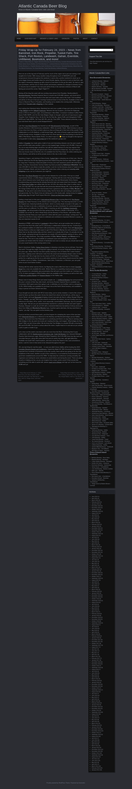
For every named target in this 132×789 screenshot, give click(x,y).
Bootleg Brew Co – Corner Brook (101, 226)
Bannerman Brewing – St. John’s (101, 220)
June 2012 (95, 760)
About (85, 38)
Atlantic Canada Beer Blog (43, 6)
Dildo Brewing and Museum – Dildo (101, 233)
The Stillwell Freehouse (25, 68)
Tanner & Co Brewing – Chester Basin (102, 424)
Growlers (66, 38)
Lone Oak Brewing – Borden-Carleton (102, 469)
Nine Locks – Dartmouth (98, 367)
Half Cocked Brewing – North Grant (101, 322)
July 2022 (94, 537)
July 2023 (94, 515)
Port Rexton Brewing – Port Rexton (101, 246)
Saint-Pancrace (56, 66)
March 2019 (95, 612)
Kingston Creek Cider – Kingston (101, 153)
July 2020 (94, 582)
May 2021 (94, 563)
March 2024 (95, 500)
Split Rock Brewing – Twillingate (101, 259)
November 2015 (96, 686)
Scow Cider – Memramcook (99, 187)
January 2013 (95, 747)
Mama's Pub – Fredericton (99, 165)
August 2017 (95, 647)
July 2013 (94, 738)
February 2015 (96, 703)
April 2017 (94, 654)
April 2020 (94, 587)
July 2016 (94, 671)
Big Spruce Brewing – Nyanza (100, 288)
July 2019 (94, 604)
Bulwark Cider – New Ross (99, 298)
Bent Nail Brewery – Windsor (100, 287)
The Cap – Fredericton (98, 194)
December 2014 (96, 706)
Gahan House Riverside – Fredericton (102, 127)
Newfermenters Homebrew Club (70, 64)
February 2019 (96, 613)
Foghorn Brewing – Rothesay (100, 116)
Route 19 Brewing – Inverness (100, 396)
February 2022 (96, 546)
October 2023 (95, 509)
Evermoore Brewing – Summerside (101, 465)
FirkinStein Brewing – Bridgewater (101, 315)
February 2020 (96, 591)
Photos (76, 38)
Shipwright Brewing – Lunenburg (101, 411)
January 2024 (95, 504)
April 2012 (94, 764)
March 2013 (95, 745)
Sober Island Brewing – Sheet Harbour (102, 415)
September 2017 (96, 645)
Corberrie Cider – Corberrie (99, 307)
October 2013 (95, 732)
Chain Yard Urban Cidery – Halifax (101, 303)
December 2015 (96, 684)
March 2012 (95, 766)
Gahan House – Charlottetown (100, 467)
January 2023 (95, 526)
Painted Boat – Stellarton (98, 383)
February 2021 (96, 569)
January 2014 (95, 727)
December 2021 (96, 550)
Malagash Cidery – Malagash (100, 352)
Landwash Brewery (54, 64)
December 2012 (96, 749)
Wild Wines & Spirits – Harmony (100, 450)
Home (19, 38)
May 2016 (94, 675)
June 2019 (95, 606)
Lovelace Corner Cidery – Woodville (102, 346)
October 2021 (95, 554)
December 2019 (96, 595)
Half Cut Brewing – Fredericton (100, 138)
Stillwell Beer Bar (77, 66)
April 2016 (94, 677)
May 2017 (94, 652)
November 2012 (96, 751)
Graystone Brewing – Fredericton (101, 133)
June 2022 (95, 539)
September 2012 (96, 755)
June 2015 (95, 695)
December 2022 (96, 528)
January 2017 (95, 660)
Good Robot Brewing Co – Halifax (101, 320)
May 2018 (94, 630)
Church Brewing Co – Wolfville (100, 305)
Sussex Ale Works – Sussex (99, 192)
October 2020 (95, 576)
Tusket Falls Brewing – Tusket (100, 439)
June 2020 (95, 584)
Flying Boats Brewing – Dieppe (100, 114)
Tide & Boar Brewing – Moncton (100, 198)
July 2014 (94, 716)
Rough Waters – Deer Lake (99, 255)
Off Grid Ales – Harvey (98, 178)
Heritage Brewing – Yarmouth (100, 331)
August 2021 (95, 558)
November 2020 (96, 574)
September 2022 (96, 533)
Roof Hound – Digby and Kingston (101, 394)
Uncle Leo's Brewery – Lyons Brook (101, 443)
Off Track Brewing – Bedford (99, 374)
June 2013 (95, 740)
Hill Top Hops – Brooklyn (98, 333)
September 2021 (96, 556)
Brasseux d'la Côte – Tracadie (100, 98)
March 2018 (95, 634)
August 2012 (95, 757)
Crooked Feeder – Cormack (99, 231)
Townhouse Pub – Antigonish (100, 434)
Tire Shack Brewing (37, 68)
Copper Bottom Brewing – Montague (102, 461)
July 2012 (94, 758)
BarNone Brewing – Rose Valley (101, 457)
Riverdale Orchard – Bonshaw (100, 478)
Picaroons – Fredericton (98, 179)
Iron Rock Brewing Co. (42, 64)
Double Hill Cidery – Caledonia (100, 463)
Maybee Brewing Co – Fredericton (101, 166)
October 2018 (95, 621)
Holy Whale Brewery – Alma (99, 146)
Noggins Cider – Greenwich (99, 370)
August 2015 (95, 692)
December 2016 (96, 662)
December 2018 (96, 617)
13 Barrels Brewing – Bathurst (100, 81)
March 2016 (95, 678)
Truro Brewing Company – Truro (101, 435)
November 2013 (96, 731)
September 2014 (96, 712)
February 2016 (96, 680)
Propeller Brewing (36, 66)
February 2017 (96, 658)
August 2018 (95, 625)
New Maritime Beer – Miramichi (100, 174)
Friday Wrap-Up (29, 62)
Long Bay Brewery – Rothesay (100, 159)
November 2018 (96, 619)
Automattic (82, 783)
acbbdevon (26, 46)
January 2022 (95, 548)
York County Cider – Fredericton (101, 209)
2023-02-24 (34, 46)
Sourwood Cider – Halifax (99, 417)
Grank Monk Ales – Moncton (99, 131)
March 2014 (95, 723)
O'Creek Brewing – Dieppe (99, 176)
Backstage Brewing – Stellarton (100, 283)
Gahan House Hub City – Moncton (101, 124)
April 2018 (94, 632)
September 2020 (96, 578)
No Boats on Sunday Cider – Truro (101, 368)
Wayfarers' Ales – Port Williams (100, 448)
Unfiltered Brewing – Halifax (99, 445)
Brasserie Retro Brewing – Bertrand (101, 96)
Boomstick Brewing (55, 62)
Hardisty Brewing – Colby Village (101, 328)
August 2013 (95, 736)
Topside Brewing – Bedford (99, 432)
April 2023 (94, 520)
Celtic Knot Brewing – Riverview (101, 105)
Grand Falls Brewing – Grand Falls (101, 129)
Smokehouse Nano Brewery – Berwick (102, 413)
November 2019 (96, 597)
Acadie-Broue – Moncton (98, 85)
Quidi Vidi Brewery (46, 66)
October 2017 (95, 643)
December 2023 (96, 506)
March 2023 (95, 522)
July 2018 (94, 626)
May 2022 (94, 541)
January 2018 (95, 638)
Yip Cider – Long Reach (98, 207)
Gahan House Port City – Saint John (102, 125)
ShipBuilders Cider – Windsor (100, 409)
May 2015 (94, 697)
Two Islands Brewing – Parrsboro (101, 441)
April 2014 (94, 721)
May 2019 (94, 608)
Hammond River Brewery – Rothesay (102, 140)
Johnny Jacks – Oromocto (99, 148)
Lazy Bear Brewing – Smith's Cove (101, 344)
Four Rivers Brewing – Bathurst (100, 118)
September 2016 (96, 667)
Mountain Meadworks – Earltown (101, 357)
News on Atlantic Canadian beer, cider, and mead (37, 10)
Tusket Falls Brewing (50, 68)
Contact (94, 38)
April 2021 (94, 565)
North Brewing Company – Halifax (101, 372)
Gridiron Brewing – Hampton (100, 135)
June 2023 (95, 517)
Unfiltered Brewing (61, 68)
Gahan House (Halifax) (28, 64)
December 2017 (96, 639)
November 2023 (96, 507)
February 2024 (96, 502)
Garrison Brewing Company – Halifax (102, 318)
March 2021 (95, 567)
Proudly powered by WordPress (56, 783)
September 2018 (96, 623)
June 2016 (95, 673)
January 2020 (95, 593)
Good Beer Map (30, 38)
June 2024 (95, 496)
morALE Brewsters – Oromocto (100, 172)
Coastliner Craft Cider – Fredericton (101, 107)
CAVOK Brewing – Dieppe (99, 103)
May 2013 (94, 742)
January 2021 (95, 571)
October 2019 (95, 599)
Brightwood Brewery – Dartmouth (101, 296)
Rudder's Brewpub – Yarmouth (100, 398)
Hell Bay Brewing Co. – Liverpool (101, 329)
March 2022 (95, 545)
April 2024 (94, 498)
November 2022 (96, 530)
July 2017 (94, 649)
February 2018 (96, 636)
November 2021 (96, 552)
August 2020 (95, 580)
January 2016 (95, 682)
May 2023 (94, 519)
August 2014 (95, 714)
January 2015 (95, 705)
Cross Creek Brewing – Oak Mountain (102, 109)
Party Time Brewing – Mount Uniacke (102, 385)
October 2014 (95, 710)
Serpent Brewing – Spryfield (99, 407)
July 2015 (94, 693)
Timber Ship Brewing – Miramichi (101, 200)
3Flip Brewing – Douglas (98, 83)
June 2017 (95, 651)
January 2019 (95, 615)
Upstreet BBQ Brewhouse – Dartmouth (102, 447)
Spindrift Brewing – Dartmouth (100, 419)
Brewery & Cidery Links (49, 38)
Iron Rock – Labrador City (99, 235)
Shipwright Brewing (66, 66)
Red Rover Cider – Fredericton (100, 183)
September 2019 (96, 600)
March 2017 (95, 656)
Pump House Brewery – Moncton (101, 181)
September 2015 (96, 690)
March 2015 (95, 701)
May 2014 (94, 719)
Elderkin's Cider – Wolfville (99, 313)
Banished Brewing (44, 62)
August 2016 (95, 669)
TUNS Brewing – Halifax (98, 437)
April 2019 (94, 610)
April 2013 (94, 744)
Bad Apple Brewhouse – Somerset (101, 285)
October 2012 (95, 753)
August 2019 (95, 602)
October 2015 (95, 688)
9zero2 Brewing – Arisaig (99, 275)
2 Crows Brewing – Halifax (99, 274)
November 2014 (96, 708)
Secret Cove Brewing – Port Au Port (101, 257)
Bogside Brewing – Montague (100, 459)
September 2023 (96, 511)
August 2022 (95, 535)
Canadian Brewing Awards (68, 62)
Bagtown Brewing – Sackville (100, 86)
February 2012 (96, 768)
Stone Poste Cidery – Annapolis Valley (102, 422)
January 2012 (95, 770)
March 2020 (95, 589)
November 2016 (96, 664)
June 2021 (95, 561)
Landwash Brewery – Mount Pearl (101, 237)
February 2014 (96, 725)
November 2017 (96, 641)
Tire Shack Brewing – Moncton (100, 202)
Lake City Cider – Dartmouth (99, 342)
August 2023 (95, 513)
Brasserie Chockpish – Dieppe (100, 94)
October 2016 (95, 665)
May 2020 (94, 586)
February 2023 (96, 524)
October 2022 (95, 532)
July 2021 (94, 559)
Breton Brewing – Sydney (99, 294)
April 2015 (94, 699)
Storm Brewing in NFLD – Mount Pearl (102, 261)
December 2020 (96, 572)
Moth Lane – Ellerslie (97, 470)
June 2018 (95, 628)
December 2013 (96, 729)
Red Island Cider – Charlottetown (101, 476)
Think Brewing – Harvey (98, 196)
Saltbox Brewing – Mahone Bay (100, 400)
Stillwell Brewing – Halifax (99, 421)
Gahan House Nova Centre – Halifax (102, 316)
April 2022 (94, 543)
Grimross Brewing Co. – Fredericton (102, 137)
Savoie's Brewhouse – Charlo (100, 185)
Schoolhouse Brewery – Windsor (101, 402)
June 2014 (95, 718)
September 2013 (96, 734)
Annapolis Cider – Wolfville (99, 281)
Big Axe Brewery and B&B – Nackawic (102, 88)
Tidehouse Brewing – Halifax (100, 430)
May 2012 (94, 762)
